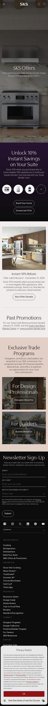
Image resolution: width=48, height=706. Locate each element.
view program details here (32, 328)
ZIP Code (6, 480)
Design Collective (11, 626)
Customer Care (10, 645)
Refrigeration (9, 549)
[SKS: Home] (24, 4)
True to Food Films (11, 607)
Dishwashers (9, 552)
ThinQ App (8, 587)
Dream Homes (9, 603)
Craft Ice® (7, 584)
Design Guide (9, 600)
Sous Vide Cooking (12, 568)
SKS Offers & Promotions (15, 558)
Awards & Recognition (13, 613)
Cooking (7, 545)
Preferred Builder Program (14, 629)
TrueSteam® (8, 574)
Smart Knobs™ (9, 571)
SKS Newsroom (10, 636)
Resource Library (11, 597)
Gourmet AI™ (9, 578)
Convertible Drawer (12, 581)
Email (4, 471)
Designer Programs (12, 623)
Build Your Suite (10, 555)
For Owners (8, 632)
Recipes (7, 610)
